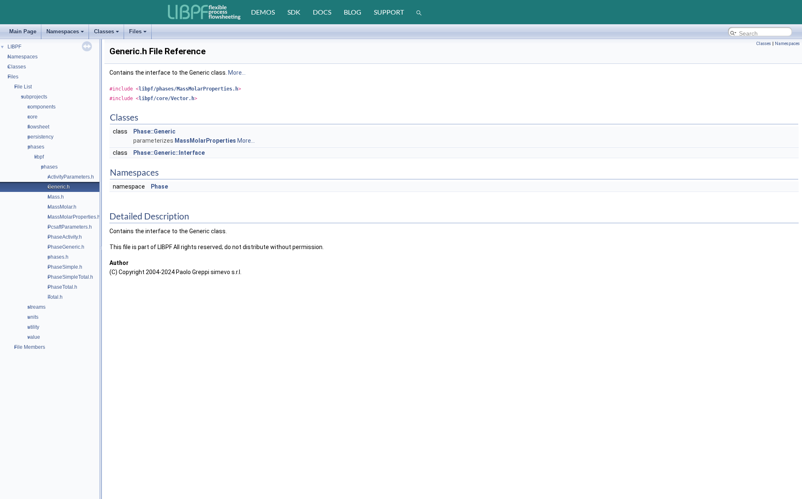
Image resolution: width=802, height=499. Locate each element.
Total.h (55, 297)
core (33, 117)
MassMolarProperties (205, 140)
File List (23, 87)
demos (263, 12)
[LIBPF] (204, 12)
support (389, 12)
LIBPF (14, 47)
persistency (40, 137)
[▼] (3, 76)
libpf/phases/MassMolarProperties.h (188, 89)
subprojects (34, 97)
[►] (3, 56)
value (34, 337)
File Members (29, 347)
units (33, 317)
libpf (39, 157)
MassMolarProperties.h (74, 217)
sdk (293, 12)
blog (352, 12)
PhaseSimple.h (65, 267)
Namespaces (62, 31)
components (42, 107)
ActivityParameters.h (71, 177)
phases (36, 147)
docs (322, 12)
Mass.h (56, 197)
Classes (104, 31)
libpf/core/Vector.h (166, 98)
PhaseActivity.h (65, 237)
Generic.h (59, 187)
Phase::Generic (154, 131)
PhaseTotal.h (62, 287)
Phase (159, 186)
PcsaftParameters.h (70, 227)
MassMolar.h (62, 207)
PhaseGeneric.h (66, 247)
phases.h (58, 257)
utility (33, 327)
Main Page (22, 31)
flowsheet (38, 127)
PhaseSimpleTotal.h (70, 277)
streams (37, 307)
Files (135, 31)
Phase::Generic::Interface (169, 152)
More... (237, 72)
